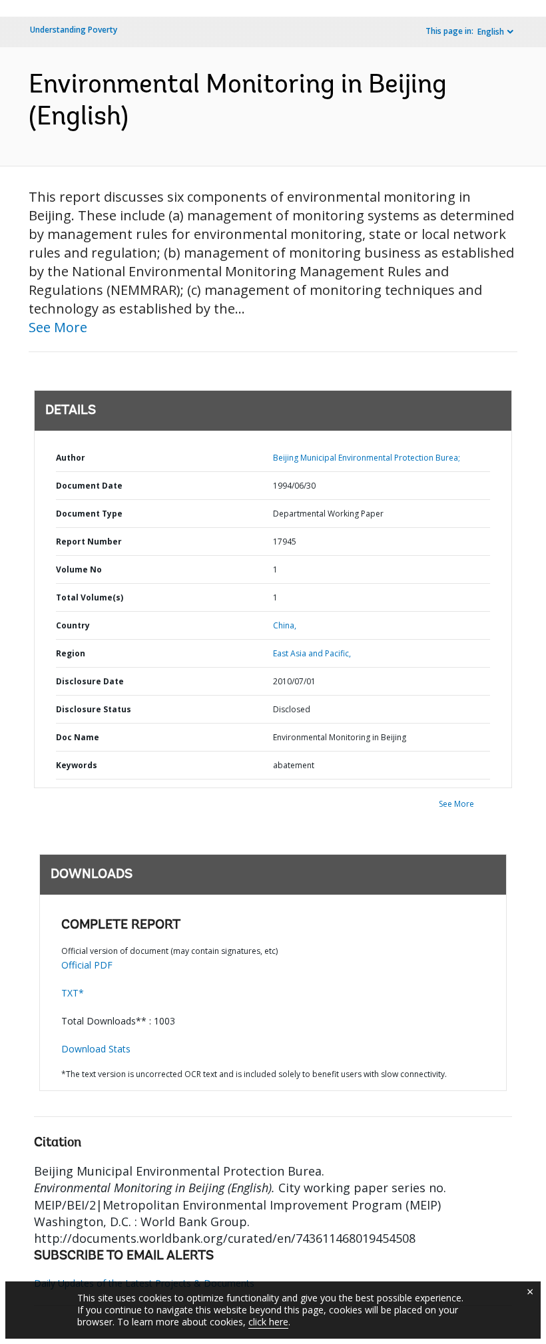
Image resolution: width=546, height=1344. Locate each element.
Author (70, 457)
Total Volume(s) (89, 597)
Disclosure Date (90, 681)
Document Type (89, 513)
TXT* (72, 993)
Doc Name (77, 737)
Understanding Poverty (73, 29)
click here (268, 1321)
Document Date (89, 485)
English (490, 31)
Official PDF (87, 965)
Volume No (79, 569)
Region (70, 653)
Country (73, 625)
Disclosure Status (93, 709)
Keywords (76, 765)
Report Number (89, 541)
